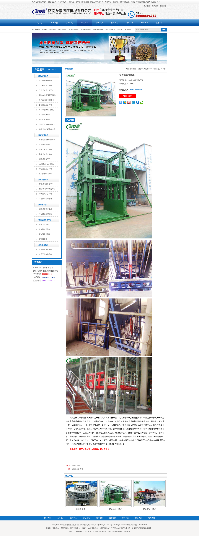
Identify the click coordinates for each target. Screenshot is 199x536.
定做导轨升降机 (44, 229)
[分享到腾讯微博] (133, 102)
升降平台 (52, 29)
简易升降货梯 (98, 29)
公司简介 (54, 23)
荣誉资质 (99, 23)
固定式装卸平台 (44, 159)
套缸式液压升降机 (45, 105)
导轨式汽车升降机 (45, 194)
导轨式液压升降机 (45, 154)
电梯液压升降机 (44, 144)
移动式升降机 (43, 76)
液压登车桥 (42, 205)
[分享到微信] (141, 102)
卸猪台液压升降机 (45, 169)
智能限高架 (43, 239)
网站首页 (39, 23)
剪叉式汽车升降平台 (46, 184)
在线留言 (155, 6)
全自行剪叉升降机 (45, 85)
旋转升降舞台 (44, 224)
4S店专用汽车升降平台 (47, 189)
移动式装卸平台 (44, 119)
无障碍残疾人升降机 (46, 164)
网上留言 (144, 23)
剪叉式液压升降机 (45, 149)
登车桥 (120, 29)
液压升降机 (62, 29)
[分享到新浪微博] (129, 102)
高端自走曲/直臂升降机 (47, 95)
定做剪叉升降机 (44, 234)
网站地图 (127, 531)
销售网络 (129, 23)
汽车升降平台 (110, 29)
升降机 (44, 29)
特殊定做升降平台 (44, 220)
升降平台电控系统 (45, 254)
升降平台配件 (43, 245)
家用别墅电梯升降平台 (47, 140)
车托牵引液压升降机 (46, 110)
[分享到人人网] (137, 102)
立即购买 (127, 96)
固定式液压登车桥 (45, 209)
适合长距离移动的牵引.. (47, 124)
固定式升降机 (43, 135)
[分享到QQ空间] (125, 102)
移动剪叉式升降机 (45, 81)
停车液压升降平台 (45, 199)
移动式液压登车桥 (45, 214)
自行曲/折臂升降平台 (46, 100)
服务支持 (114, 23)
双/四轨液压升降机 (45, 174)
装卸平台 (128, 29)
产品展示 (84, 23)
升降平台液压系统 (45, 249)
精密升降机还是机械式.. (47, 129)
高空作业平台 (86, 29)
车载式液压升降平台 (46, 90)
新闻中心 (69, 23)
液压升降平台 (74, 29)
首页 (139, 69)
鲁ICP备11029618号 (115, 531)
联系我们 (163, 6)
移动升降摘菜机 (44, 115)
